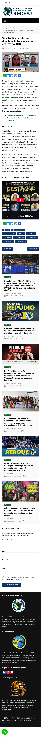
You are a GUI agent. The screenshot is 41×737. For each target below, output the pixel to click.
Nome (4, 551)
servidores (9, 241)
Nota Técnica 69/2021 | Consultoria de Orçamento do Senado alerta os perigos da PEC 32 (22, 117)
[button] (5, 732)
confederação (10, 234)
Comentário (7, 540)
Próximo (32, 249)
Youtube (9, 2)
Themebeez (6, 722)
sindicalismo (22, 241)
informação (20, 237)
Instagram (6, 2)
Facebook (2, 2)
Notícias (27, 49)
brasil (7, 230)
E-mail (5, 560)
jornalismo (32, 237)
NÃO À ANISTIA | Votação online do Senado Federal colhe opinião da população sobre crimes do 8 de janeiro (19, 511)
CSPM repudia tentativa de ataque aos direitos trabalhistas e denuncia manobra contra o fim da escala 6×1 (20, 330)
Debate (32, 234)
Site (3, 568)
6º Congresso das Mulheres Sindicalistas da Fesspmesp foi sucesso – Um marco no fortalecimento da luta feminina (18, 421)
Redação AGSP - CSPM (13, 293)
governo (8, 237)
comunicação (19, 230)
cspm (22, 234)
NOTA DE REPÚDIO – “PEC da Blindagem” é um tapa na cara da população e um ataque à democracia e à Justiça (18, 466)
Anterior (8, 249)
